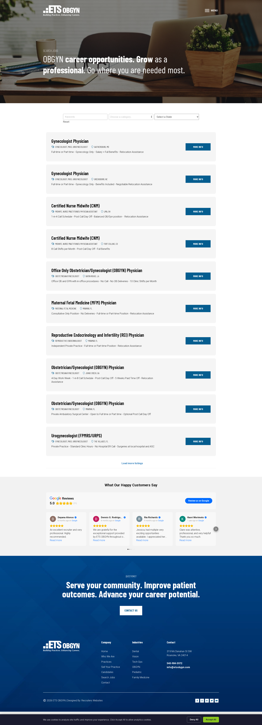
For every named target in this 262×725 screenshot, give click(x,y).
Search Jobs (108, 677)
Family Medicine (140, 677)
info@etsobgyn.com (178, 667)
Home (104, 651)
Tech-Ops (137, 661)
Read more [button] (56, 540)
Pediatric (137, 672)
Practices (106, 661)
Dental (135, 651)
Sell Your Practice (110, 667)
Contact (105, 682)
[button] (207, 10)
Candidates (107, 672)
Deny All (194, 719)
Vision (135, 656)
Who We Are (107, 656)
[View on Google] (53, 519)
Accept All (211, 719)
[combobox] (131, 117)
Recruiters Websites (92, 700)
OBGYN (136, 667)
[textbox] (131, 117)
